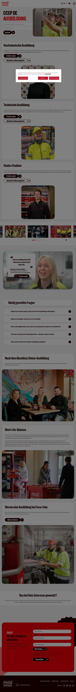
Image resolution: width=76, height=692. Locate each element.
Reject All (43, 78)
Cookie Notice (48, 74)
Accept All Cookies (54, 78)
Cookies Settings (23, 78)
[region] (38, 75)
